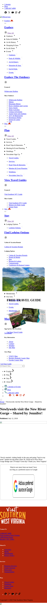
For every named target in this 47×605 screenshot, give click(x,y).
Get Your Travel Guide (15, 332)
